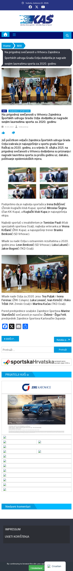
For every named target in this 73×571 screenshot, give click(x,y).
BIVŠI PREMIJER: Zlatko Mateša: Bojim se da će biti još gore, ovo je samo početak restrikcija (12, 338)
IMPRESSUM (13, 529)
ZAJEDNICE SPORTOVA (20, 111)
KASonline (23, 127)
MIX (4, 111)
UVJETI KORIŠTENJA (17, 536)
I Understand (36, 568)
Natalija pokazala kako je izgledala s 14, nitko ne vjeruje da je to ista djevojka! (64, 339)
